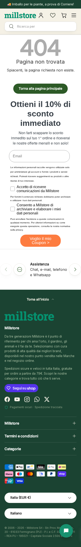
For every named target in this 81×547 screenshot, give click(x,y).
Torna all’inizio (38, 299)
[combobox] (40, 26)
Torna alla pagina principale (40, 89)
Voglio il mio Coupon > (40, 240)
